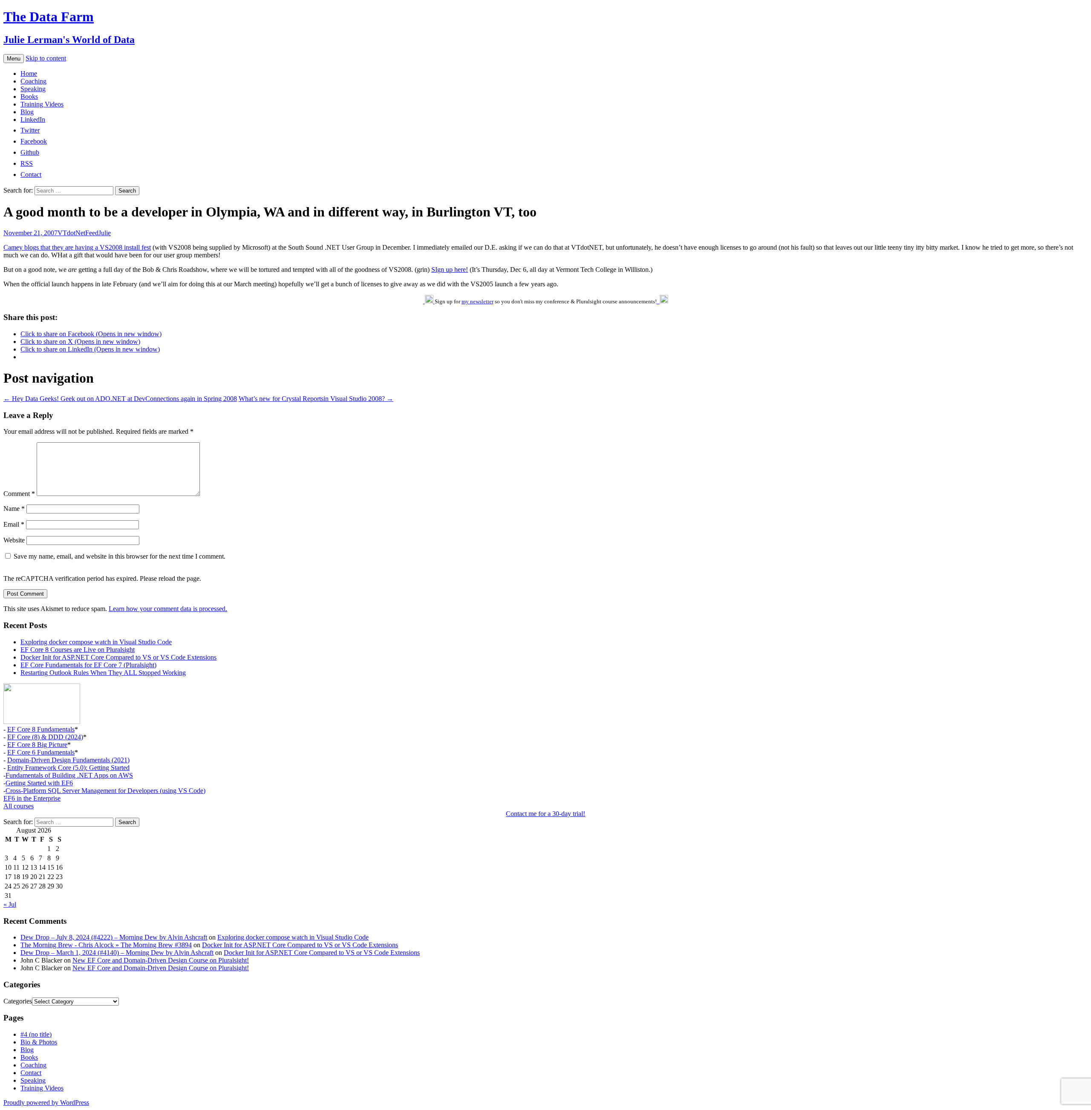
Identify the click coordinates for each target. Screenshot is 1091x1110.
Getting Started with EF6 (39, 783)
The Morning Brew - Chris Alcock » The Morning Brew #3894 (106, 945)
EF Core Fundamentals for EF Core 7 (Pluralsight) (88, 665)
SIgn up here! (449, 269)
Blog (27, 111)
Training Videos (41, 104)
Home (28, 73)
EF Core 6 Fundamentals (41, 752)
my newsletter (478, 301)
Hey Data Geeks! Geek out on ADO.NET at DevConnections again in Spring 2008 (120, 398)
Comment (19, 493)
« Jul (9, 904)
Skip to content (46, 58)
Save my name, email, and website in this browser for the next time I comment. (119, 556)
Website (14, 540)
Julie (104, 232)
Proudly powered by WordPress (46, 1102)
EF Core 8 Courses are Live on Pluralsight (77, 649)
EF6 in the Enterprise (32, 798)
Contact (30, 1072)
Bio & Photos (38, 1042)
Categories (17, 1001)
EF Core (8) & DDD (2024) (45, 737)
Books (29, 96)
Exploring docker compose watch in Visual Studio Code (96, 642)
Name (14, 508)
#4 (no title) (36, 1034)
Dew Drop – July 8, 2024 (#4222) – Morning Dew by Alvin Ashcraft (113, 937)
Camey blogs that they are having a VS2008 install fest (77, 247)
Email (13, 524)
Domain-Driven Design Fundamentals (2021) (68, 760)
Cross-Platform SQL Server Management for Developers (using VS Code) (105, 790)
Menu (13, 58)
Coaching (33, 81)
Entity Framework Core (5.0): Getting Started (68, 767)
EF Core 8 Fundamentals (41, 729)
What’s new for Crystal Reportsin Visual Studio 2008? (316, 398)
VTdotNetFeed (78, 232)
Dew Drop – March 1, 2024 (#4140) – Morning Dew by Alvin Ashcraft (117, 952)
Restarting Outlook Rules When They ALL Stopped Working (103, 672)
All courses (18, 806)
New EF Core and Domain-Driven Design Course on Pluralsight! (160, 960)
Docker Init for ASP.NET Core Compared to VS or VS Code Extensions (118, 657)
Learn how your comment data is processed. (168, 608)
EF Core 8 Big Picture (37, 744)
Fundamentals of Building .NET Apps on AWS (69, 775)
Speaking (33, 88)
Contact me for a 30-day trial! (545, 813)
